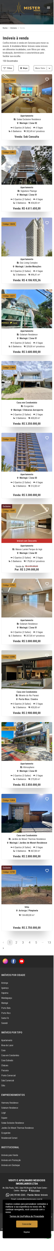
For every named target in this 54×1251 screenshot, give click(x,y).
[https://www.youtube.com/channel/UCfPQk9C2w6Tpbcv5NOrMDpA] (21, 961)
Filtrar (9, 68)
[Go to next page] (3, 948)
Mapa (25, 68)
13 (49, 942)
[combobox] (35, 68)
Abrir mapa (35, 1190)
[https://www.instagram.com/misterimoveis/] (5, 961)
